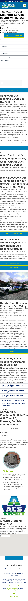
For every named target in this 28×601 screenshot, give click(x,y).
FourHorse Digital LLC (14, 590)
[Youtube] (15, 585)
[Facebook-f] (9, 585)
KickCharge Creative (12, 588)
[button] (24, 5)
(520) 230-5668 (14, 1)
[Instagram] (12, 585)
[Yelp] (19, 585)
